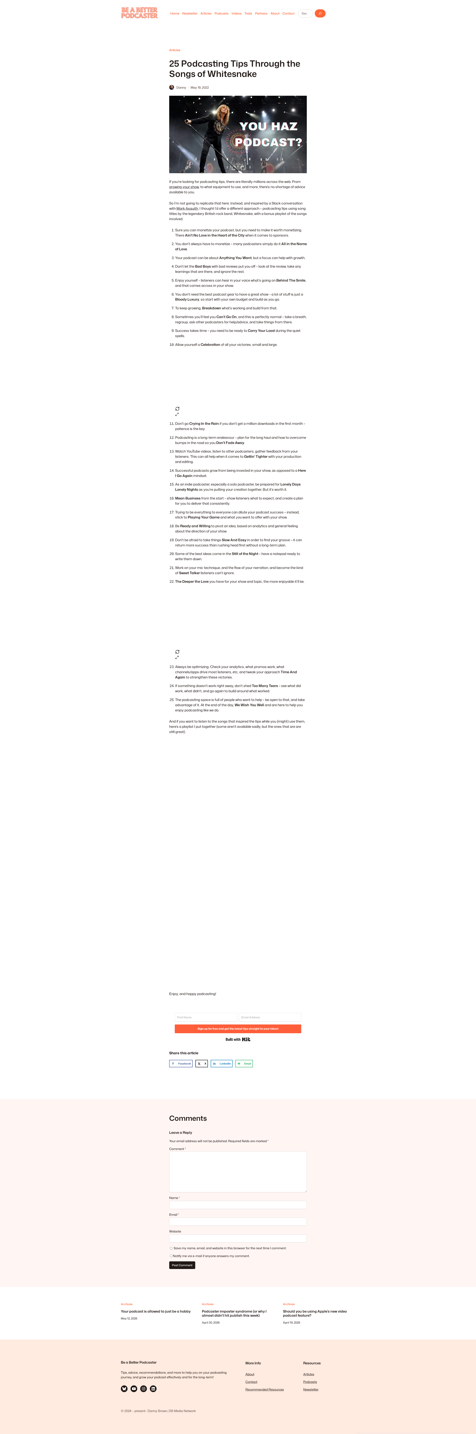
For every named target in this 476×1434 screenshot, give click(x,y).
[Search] (320, 13)
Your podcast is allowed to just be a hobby (156, 1311)
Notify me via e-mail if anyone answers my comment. (211, 1256)
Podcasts (310, 1382)
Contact (251, 1382)
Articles (174, 50)
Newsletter (311, 1389)
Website (175, 1231)
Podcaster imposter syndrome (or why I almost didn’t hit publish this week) (234, 1313)
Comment (177, 1149)
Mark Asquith (187, 208)
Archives (127, 1304)
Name (174, 1198)
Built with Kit (238, 1039)
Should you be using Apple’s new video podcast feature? (315, 1313)
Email (174, 1214)
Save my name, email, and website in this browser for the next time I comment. (230, 1248)
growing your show (184, 186)
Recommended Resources (264, 1389)
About (249, 1374)
